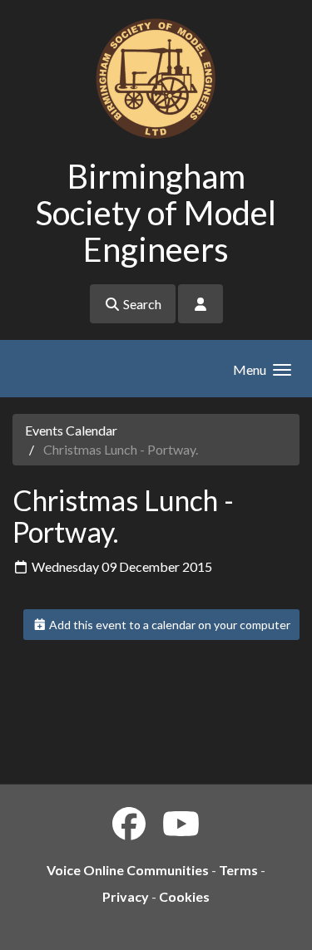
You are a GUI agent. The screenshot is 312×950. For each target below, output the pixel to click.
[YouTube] (181, 824)
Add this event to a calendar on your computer (168, 625)
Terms (238, 870)
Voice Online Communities (128, 870)
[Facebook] (129, 824)
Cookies (184, 896)
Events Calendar (71, 430)
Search (141, 304)
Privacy (125, 896)
